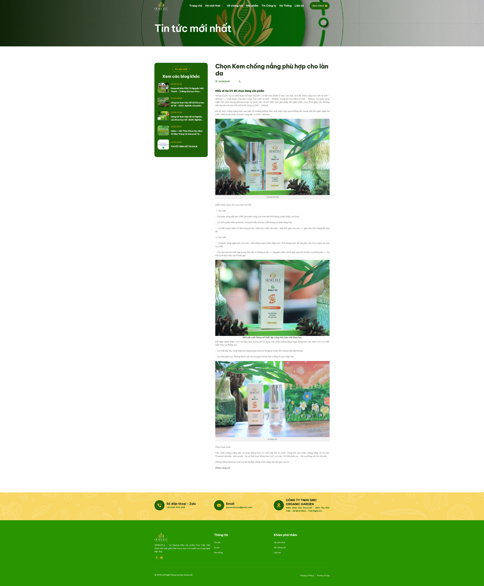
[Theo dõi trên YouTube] (161, 558)
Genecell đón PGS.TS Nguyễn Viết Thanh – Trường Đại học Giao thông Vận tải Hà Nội (187, 90)
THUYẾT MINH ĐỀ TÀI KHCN (184, 146)
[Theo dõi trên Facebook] (157, 558)
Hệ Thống (285, 5)
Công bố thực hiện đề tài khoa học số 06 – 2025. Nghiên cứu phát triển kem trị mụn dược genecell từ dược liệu (187, 104)
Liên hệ (299, 5)
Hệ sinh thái (212, 5)
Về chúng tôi (235, 5)
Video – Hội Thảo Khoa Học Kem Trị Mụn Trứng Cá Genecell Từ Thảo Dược (186, 133)
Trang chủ (195, 5)
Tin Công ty (269, 5)
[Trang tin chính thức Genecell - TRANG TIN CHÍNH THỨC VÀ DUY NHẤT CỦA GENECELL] (167, 6)
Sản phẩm (252, 5)
